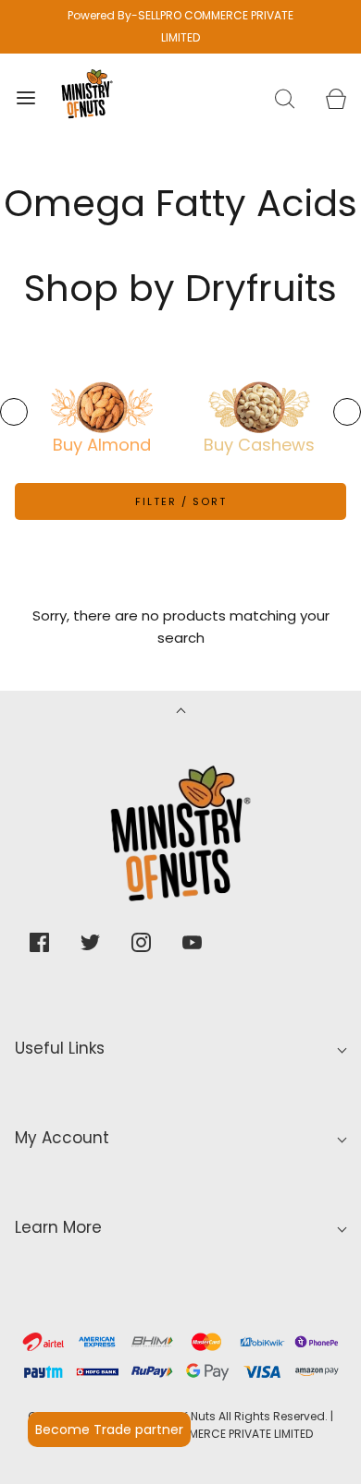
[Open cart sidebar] (335, 98)
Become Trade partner (109, 1429)
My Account (62, 1138)
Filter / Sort (181, 501)
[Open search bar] (284, 98)
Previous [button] (14, 412)
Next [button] (347, 412)
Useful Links (60, 1048)
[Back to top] (181, 712)
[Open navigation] (25, 98)
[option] (101, 406)
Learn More (58, 1227)
